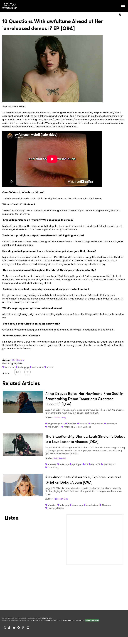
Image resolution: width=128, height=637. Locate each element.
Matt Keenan (60, 458)
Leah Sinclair (109, 464)
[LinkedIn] (28, 627)
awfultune (37, 367)
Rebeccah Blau (61, 498)
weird (50, 367)
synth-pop (77, 464)
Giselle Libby (60, 417)
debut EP (95, 464)
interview (10, 367)
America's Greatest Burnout (77, 426)
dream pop (77, 505)
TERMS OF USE (46, 618)
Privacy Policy (38, 620)
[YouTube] (14, 627)
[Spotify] (18, 627)
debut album (97, 423)
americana (112, 423)
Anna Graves (54, 426)
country (83, 423)
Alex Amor (106, 505)
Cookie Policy (50, 620)
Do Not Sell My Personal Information (70, 620)
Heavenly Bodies (56, 508)
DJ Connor (18, 360)
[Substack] (23, 627)
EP (86, 464)
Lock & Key (53, 467)
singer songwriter (56, 423)
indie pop (23, 367)
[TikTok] (9, 627)
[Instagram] (4, 627)
